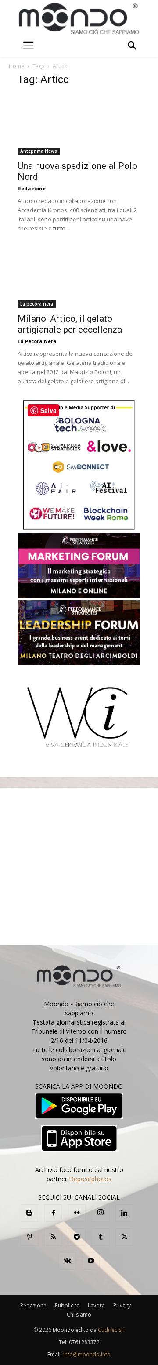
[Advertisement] (79, 866)
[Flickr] (77, 1213)
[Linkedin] (124, 1213)
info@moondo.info (87, 1354)
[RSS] (53, 1237)
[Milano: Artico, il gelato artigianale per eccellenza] (79, 277)
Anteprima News (38, 151)
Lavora (96, 1305)
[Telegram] (77, 1237)
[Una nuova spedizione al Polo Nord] (79, 125)
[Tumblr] (100, 1237)
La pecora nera (36, 304)
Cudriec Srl (111, 1330)
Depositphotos (90, 1179)
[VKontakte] (67, 1261)
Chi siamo (79, 1314)
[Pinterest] (29, 1237)
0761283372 (84, 1342)
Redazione (32, 188)
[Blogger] (29, 1213)
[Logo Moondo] (79, 19)
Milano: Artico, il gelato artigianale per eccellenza (70, 324)
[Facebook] (53, 1213)
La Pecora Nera (37, 341)
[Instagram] (100, 1212)
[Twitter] (124, 1237)
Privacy (122, 1305)
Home (16, 66)
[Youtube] (91, 1261)
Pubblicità (67, 1305)
